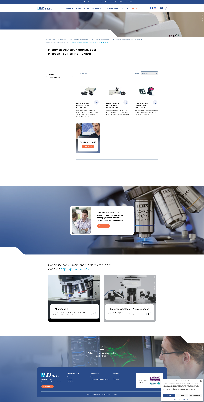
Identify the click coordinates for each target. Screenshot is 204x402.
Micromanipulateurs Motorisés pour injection (57, 42)
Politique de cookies (176, 399)
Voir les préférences (195, 395)
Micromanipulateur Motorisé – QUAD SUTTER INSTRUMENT (141, 105)
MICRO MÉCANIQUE (51, 39)
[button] (201, 380)
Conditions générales (187, 399)
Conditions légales (105, 394)
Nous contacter (47, 386)
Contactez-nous (88, 146)
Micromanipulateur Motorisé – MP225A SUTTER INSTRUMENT (82, 105)
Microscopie (63, 39)
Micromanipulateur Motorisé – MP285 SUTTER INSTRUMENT (112, 105)
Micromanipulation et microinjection (79, 39)
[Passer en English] (155, 8)
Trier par (137, 73)
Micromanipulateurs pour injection (100, 39)
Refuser (182, 395)
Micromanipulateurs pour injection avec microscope (126, 39)
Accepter (169, 395)
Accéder (93, 313)
